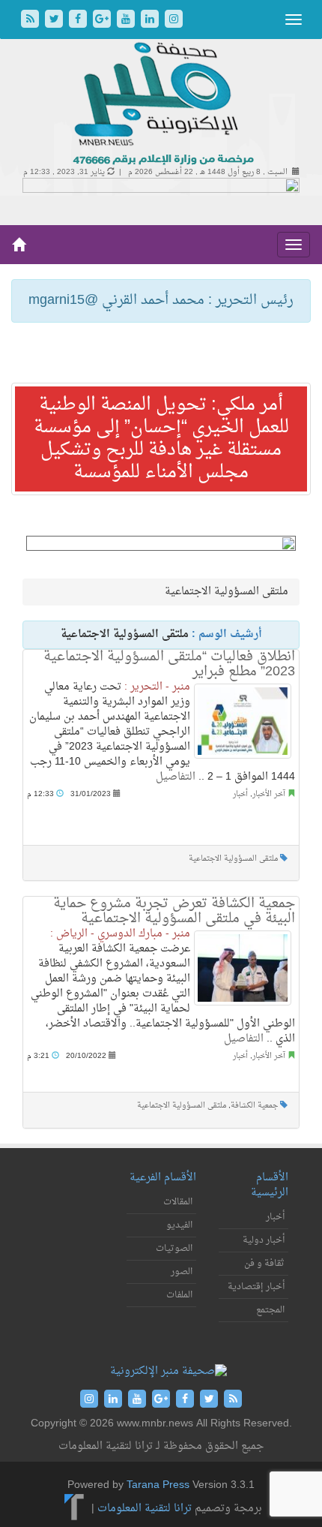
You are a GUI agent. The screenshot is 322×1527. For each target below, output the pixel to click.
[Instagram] (173, 21)
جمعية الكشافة (254, 1106)
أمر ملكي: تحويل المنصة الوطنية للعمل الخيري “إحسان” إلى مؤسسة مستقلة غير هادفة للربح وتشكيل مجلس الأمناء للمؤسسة (161, 439)
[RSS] (31, 21)
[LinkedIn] (151, 21)
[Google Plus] (103, 21)
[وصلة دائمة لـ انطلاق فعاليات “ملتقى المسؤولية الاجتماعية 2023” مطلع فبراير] (242, 721)
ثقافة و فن (264, 1263)
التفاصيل (175, 777)
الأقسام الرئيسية (269, 1185)
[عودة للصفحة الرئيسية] (161, 105)
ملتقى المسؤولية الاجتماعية (233, 859)
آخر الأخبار (268, 794)
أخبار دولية (264, 1240)
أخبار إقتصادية (256, 1287)
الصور (181, 1272)
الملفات (179, 1295)
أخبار (240, 794)
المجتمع (270, 1310)
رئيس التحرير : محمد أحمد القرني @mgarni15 (161, 300)
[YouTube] (127, 21)
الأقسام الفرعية (163, 1178)
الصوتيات (174, 1248)
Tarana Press (158, 1485)
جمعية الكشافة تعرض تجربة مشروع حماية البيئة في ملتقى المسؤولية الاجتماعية (174, 911)
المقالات (177, 1202)
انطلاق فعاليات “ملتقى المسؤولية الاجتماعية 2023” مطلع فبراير (169, 664)
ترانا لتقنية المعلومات (144, 1508)
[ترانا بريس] (74, 1508)
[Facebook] (79, 21)
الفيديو (179, 1225)
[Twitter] (55, 21)
